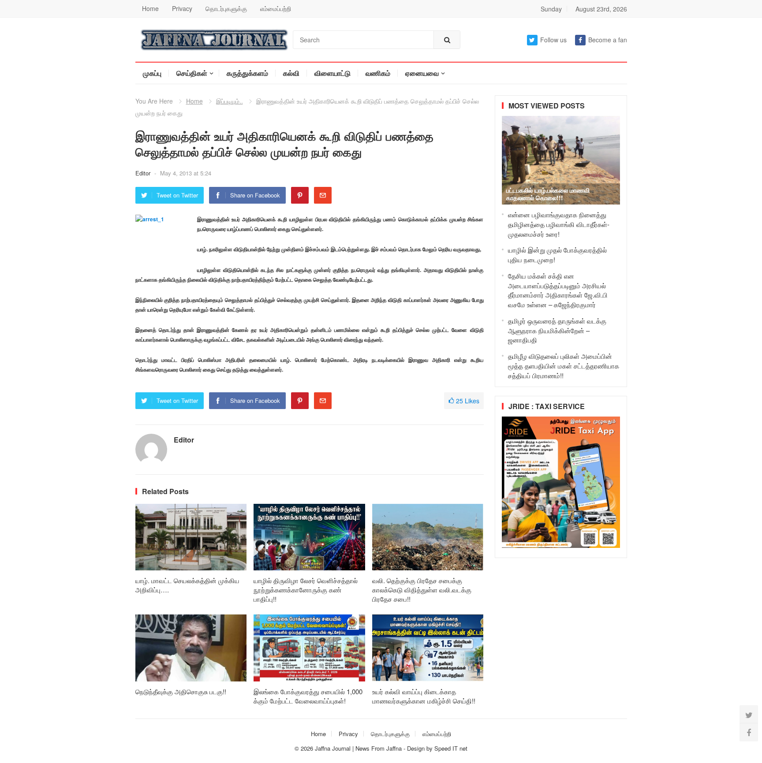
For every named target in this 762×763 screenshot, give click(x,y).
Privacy (182, 8)
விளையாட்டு (332, 73)
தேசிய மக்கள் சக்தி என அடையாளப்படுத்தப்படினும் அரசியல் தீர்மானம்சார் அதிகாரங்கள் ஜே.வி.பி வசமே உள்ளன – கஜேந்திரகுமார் (558, 290)
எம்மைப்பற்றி (275, 8)
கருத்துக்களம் (247, 73)
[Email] (323, 195)
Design (416, 748)
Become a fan (607, 39)
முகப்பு (152, 73)
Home (150, 8)
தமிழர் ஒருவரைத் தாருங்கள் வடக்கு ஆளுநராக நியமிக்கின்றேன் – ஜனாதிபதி (557, 330)
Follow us (553, 39)
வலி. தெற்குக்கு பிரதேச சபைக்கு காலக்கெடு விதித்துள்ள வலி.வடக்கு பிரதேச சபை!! (421, 589)
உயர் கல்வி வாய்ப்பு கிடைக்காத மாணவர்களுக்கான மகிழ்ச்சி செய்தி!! (423, 696)
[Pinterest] (300, 195)
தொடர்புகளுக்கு (226, 8)
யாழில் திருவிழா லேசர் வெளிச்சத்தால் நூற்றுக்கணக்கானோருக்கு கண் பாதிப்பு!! (306, 589)
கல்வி (291, 73)
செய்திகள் (191, 73)
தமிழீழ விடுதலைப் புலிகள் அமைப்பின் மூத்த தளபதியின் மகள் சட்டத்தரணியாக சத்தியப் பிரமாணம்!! (563, 365)
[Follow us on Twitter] (749, 714)
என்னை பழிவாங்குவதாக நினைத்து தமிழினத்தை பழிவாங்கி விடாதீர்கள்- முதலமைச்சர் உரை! (558, 224)
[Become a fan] (749, 732)
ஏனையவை (422, 73)
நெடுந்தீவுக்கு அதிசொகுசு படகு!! (180, 691)
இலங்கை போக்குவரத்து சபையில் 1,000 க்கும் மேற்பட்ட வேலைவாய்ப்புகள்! (308, 696)
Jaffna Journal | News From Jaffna (358, 748)
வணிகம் (378, 73)
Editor (143, 173)
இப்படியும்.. (229, 101)
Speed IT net (450, 748)
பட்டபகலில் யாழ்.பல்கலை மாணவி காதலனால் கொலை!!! (548, 194)
